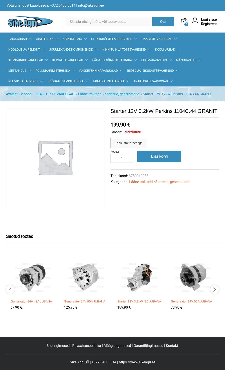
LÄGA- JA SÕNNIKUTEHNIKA (112, 60)
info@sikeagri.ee (91, 5)
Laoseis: (116, 132)
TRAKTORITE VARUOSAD (151, 81)
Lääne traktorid (90, 94)
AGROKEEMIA (72, 38)
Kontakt (172, 346)
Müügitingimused (117, 346)
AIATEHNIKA (44, 38)
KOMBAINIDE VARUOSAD (25, 60)
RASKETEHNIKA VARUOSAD (98, 70)
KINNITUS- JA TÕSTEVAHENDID (124, 49)
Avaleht (12, 94)
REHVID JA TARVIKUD (23, 81)
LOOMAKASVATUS (154, 60)
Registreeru (209, 24)
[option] (32, 286)
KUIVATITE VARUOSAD (67, 60)
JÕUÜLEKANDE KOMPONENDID (71, 49)
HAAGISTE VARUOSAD (157, 38)
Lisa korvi (159, 156)
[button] (32, 294)
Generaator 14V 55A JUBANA (191, 301)
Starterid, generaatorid (122, 94)
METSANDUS (17, 70)
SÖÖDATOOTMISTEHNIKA (65, 81)
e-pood (26, 94)
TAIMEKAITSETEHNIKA (108, 81)
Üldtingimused (58, 346)
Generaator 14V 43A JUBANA (31, 301)
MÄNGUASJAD (186, 60)
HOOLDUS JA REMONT (24, 49)
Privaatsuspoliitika (86, 346)
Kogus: (115, 151)
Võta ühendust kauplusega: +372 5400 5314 (41, 5)
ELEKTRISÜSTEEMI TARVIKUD (111, 38)
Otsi (163, 22)
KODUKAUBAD (165, 49)
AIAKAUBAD (18, 38)
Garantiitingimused (148, 346)
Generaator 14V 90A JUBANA (84, 301)
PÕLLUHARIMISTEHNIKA (52, 70)
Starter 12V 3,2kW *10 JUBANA (139, 301)
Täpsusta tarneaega (129, 143)
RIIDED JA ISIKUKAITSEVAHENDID (150, 70)
